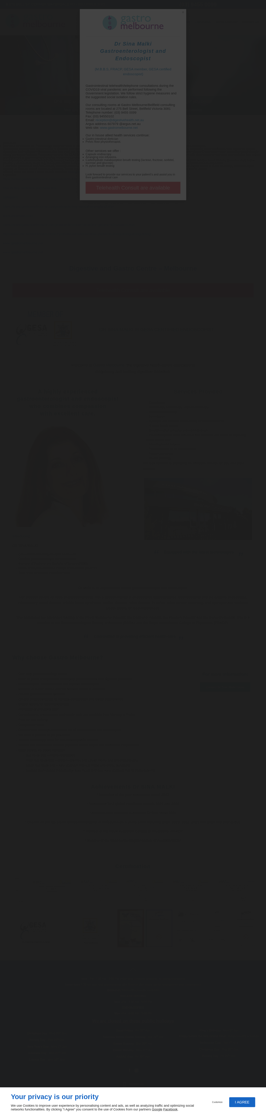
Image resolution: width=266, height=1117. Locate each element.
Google (157, 1109)
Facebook (170, 1109)
